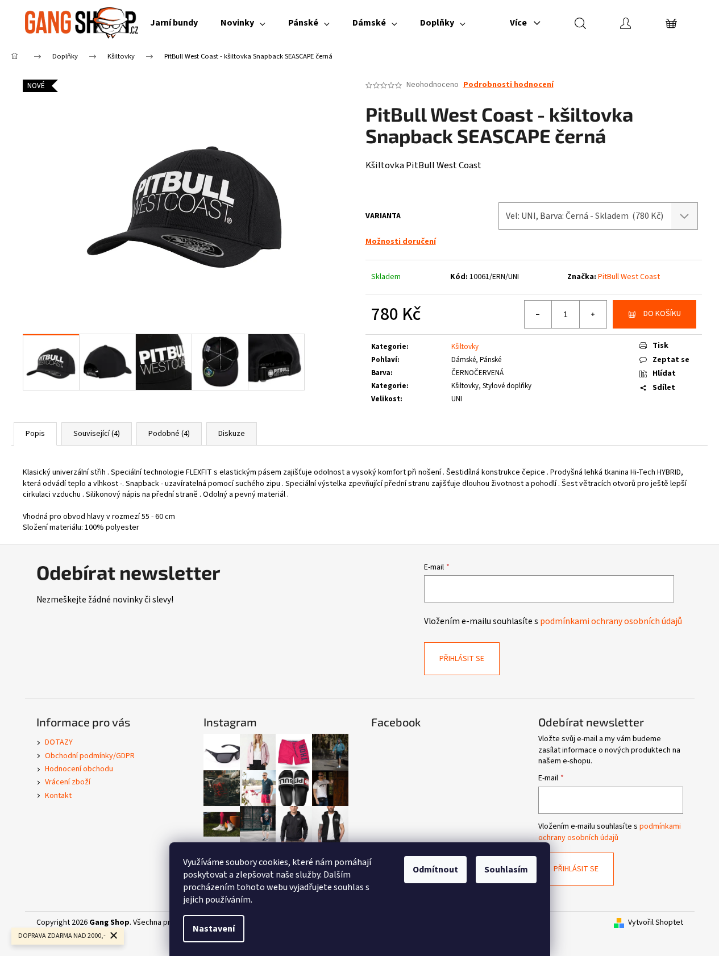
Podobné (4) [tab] (169, 433)
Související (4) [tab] (96, 433)
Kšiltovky (465, 347)
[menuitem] (174, 22)
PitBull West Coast (629, 276)
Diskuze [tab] (231, 433)
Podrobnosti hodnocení (508, 85)
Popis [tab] (35, 433)
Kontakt (58, 795)
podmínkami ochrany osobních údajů (611, 621)
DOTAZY (59, 742)
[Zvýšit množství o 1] (592, 314)
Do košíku (662, 313)
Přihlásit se (461, 658)
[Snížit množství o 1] (538, 314)
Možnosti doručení (400, 241)
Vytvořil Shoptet (655, 922)
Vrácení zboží (67, 782)
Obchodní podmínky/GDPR (90, 756)
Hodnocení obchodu (79, 769)
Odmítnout (435, 869)
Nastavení (214, 928)
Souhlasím (506, 869)
